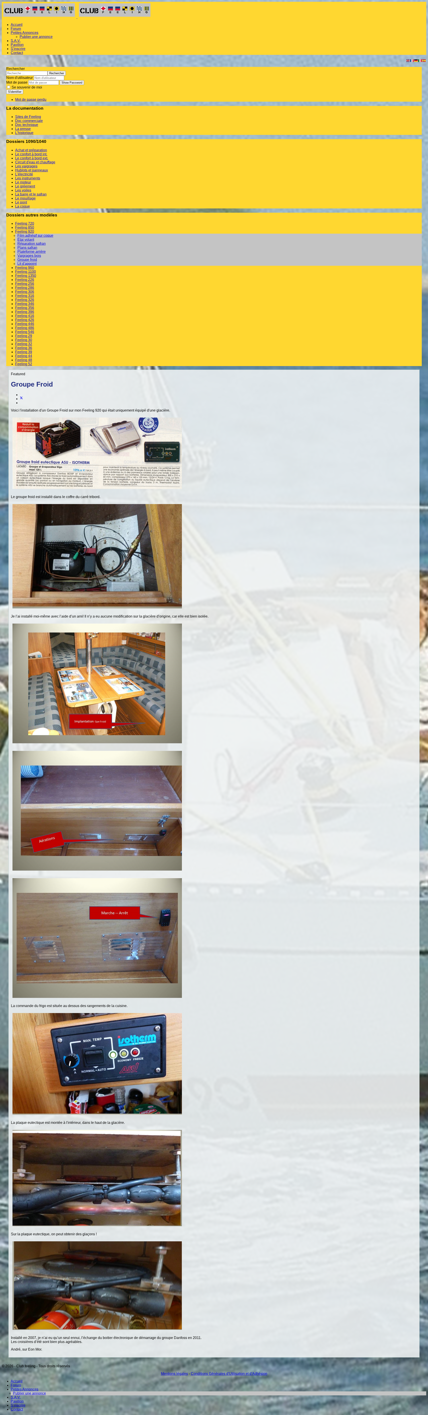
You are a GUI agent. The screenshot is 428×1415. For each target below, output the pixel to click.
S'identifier (14, 91)
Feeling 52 (23, 364)
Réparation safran (31, 243)
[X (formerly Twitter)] (21, 399)
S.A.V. (16, 41)
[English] (408, 60)
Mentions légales (174, 1374)
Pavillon (17, 45)
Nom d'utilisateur (19, 78)
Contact (17, 53)
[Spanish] (424, 60)
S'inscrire (18, 49)
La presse (23, 129)
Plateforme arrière (31, 251)
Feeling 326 (24, 300)
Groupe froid (27, 260)
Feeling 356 (24, 308)
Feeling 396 (24, 312)
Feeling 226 (24, 280)
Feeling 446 (24, 324)
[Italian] (420, 60)
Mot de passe (16, 82)
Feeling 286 (24, 288)
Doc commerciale (29, 121)
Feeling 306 (24, 292)
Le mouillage (25, 198)
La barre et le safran (31, 194)
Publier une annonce (36, 37)
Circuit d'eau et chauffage (35, 162)
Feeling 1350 (25, 276)
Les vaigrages (26, 166)
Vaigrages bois (29, 255)
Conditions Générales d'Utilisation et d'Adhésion (229, 1374)
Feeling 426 (24, 320)
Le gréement (25, 186)
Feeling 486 (24, 328)
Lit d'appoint (27, 264)
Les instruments (27, 178)
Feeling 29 (23, 336)
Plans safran (27, 247)
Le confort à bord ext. (31, 158)
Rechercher (15, 69)
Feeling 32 (23, 344)
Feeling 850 (24, 227)
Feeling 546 (24, 332)
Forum (16, 29)
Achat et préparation (31, 150)
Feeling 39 (23, 352)
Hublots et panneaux (31, 170)
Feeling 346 (24, 304)
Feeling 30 (23, 340)
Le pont (21, 202)
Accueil (17, 25)
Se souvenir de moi (26, 87)
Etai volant (25, 239)
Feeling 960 (24, 268)
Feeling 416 (24, 316)
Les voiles (23, 190)
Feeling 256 (24, 284)
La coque (22, 206)
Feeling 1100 (25, 272)
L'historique (24, 133)
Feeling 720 (24, 223)
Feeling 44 (23, 356)
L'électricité (24, 174)
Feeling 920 (24, 231)
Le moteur (23, 182)
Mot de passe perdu (30, 99)
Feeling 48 (23, 360)
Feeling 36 (23, 348)
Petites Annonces (24, 33)
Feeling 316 (24, 296)
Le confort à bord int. (31, 154)
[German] (416, 60)
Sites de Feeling (28, 117)
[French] (412, 60)
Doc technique (26, 125)
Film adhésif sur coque (35, 235)
